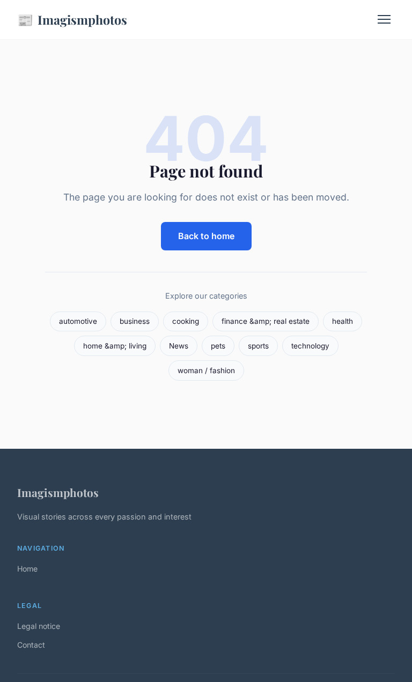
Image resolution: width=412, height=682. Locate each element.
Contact (31, 644)
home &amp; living (114, 346)
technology (310, 346)
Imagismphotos (72, 19)
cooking (185, 321)
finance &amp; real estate (266, 321)
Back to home (206, 236)
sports (258, 346)
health (342, 321)
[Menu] (384, 19)
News (178, 346)
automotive (78, 321)
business (135, 321)
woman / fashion (206, 370)
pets (218, 346)
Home (27, 568)
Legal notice (38, 626)
